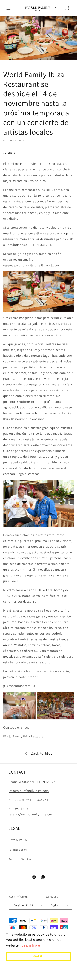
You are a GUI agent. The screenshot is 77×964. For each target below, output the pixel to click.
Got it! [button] (38, 956)
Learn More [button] (30, 945)
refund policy (18, 849)
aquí (66, 233)
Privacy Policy (18, 840)
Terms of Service (20, 859)
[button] (8, 8)
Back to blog (42, 753)
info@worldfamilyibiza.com (29, 791)
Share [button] (11, 152)
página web (64, 239)
